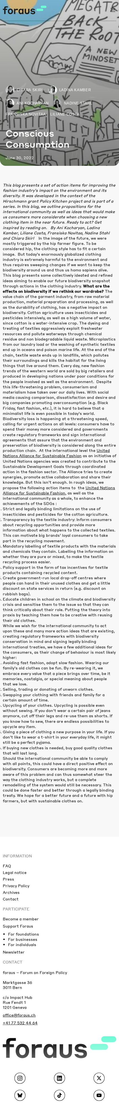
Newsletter (14, 951)
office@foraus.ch (19, 1014)
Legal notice (15, 872)
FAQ (7, 865)
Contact (11, 898)
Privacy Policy (16, 885)
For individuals (22, 944)
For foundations (23, 933)
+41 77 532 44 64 (20, 1022)
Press (8, 878)
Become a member (21, 918)
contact (12, 961)
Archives (11, 892)
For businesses (22, 939)
